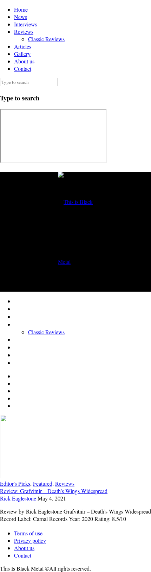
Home (21, 9)
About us (24, 61)
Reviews (23, 31)
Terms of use (28, 533)
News (20, 16)
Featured (42, 483)
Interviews (25, 24)
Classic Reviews (46, 39)
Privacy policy (30, 540)
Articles (22, 46)
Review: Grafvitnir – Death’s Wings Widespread (53, 491)
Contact (22, 68)
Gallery (22, 53)
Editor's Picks (15, 483)
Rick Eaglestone (18, 498)
